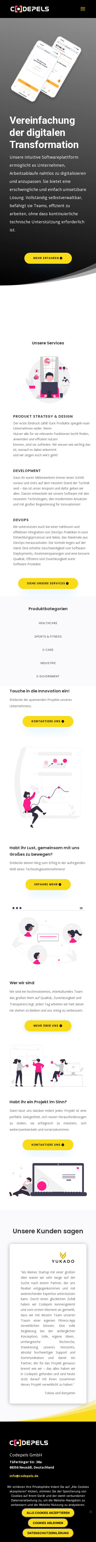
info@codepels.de (24, 1476)
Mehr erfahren (46, 258)
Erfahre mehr (46, 884)
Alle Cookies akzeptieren (48, 1513)
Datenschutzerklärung (48, 1533)
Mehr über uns (45, 1026)
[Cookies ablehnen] (90, 1511)
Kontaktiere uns (46, 721)
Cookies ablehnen (48, 1523)
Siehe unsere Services (46, 583)
